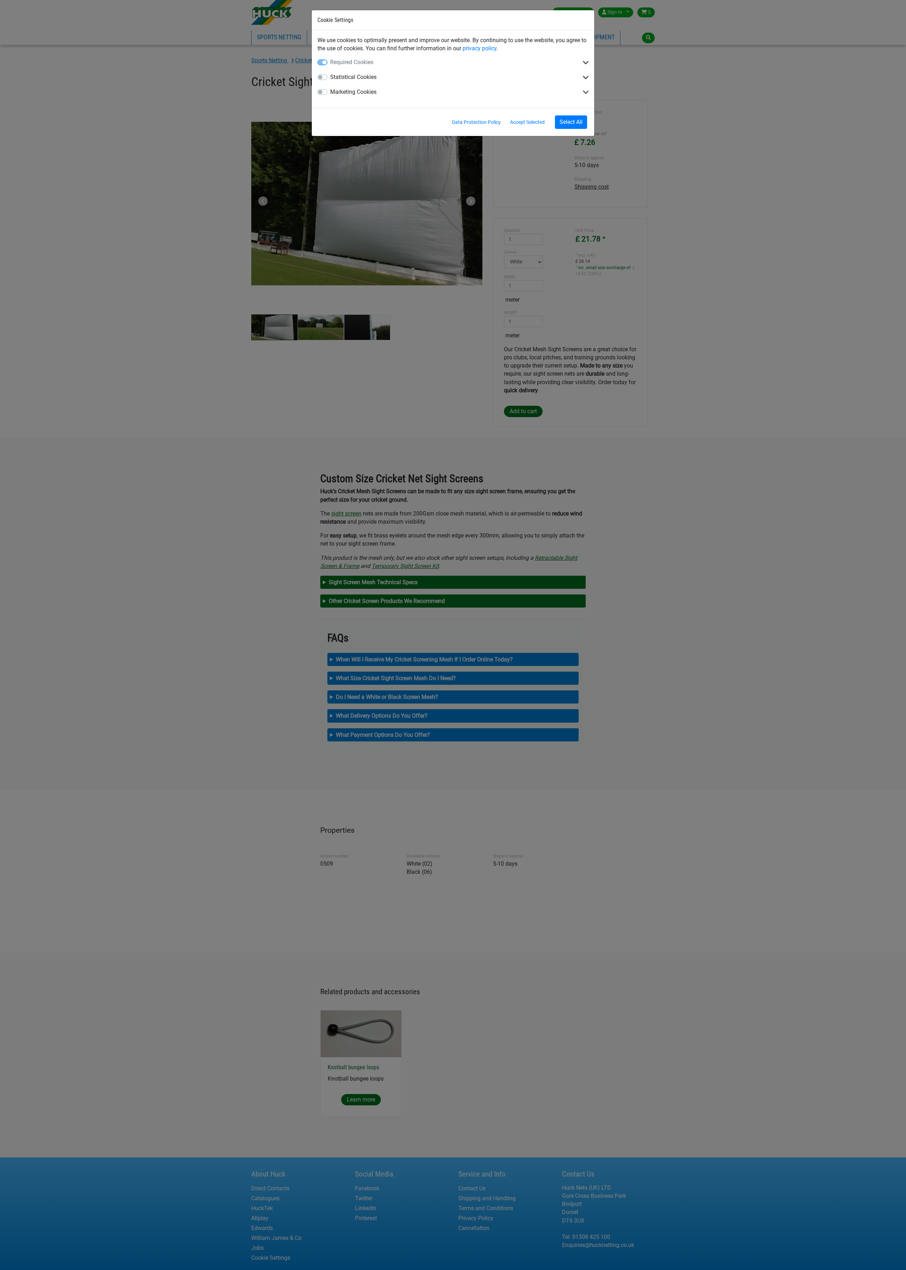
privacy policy (480, 48)
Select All (571, 122)
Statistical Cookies (353, 77)
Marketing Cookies (353, 92)
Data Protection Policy (476, 122)
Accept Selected (527, 122)
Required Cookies (351, 62)
